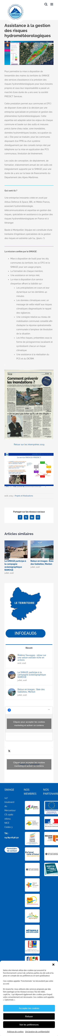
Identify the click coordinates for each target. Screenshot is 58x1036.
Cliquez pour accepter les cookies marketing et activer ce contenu (29, 723)
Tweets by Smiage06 (29, 764)
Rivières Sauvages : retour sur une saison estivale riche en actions (32, 657)
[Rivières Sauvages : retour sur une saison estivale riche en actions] (12, 656)
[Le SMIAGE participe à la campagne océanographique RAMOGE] (12, 673)
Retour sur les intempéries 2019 (29, 444)
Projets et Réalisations (24, 496)
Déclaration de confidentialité (37, 1032)
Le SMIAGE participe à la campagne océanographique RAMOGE (32, 674)
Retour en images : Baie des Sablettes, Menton (31, 690)
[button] (53, 964)
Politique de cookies (15, 1032)
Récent (29, 648)
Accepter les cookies (29, 1008)
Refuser (29, 1016)
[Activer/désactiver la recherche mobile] (45, 4)
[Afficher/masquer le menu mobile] (52, 4)
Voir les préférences (29, 1024)
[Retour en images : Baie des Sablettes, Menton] (12, 690)
